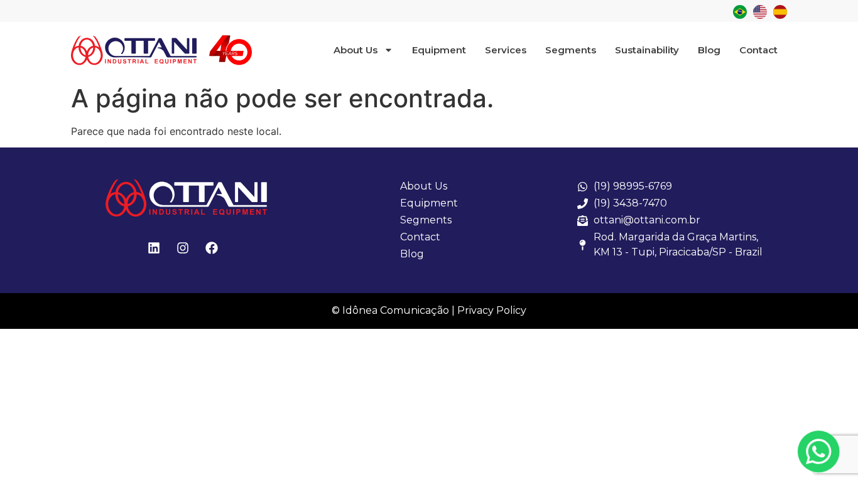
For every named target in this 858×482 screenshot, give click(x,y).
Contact (758, 50)
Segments (570, 50)
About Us (355, 50)
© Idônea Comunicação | (393, 310)
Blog (709, 50)
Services (505, 50)
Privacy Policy (491, 310)
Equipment (439, 50)
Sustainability (647, 50)
